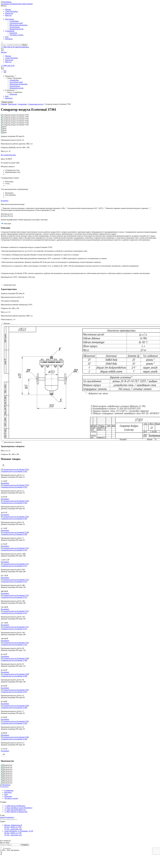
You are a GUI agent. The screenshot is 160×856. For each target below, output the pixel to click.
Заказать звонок (7, 102)
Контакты (9, 39)
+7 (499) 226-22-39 (7, 47)
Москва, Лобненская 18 (13, 827)
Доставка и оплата (16, 35)
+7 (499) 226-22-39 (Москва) (14, 806)
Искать (24, 45)
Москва (8, 9)
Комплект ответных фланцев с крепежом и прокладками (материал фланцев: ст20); (34, 208)
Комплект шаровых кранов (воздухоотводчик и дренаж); (127, 208)
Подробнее (5, 483)
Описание (7, 223)
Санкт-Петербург (11, 11)
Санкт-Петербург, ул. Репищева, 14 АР (18, 833)
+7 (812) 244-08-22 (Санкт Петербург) (18, 808)
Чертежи (7, 323)
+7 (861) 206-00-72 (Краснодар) (15, 812)
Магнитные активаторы (18, 25)
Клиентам (13, 33)
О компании (9, 31)
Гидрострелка (15, 27)
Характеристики (10, 285)
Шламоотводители (17, 29)
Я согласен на (16, 848)
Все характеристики (8, 155)
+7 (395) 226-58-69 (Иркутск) (15, 810)
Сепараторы (14, 21)
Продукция (9, 19)
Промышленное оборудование (20, 787)
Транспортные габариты (13, 442)
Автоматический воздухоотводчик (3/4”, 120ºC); (86, 208)
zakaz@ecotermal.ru (22, 47)
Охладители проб (16, 23)
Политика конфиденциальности (8, 819)
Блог (7, 37)
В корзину (4, 201)
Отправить (24, 845)
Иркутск (8, 15)
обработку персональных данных (20, 848)
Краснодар (9, 13)
